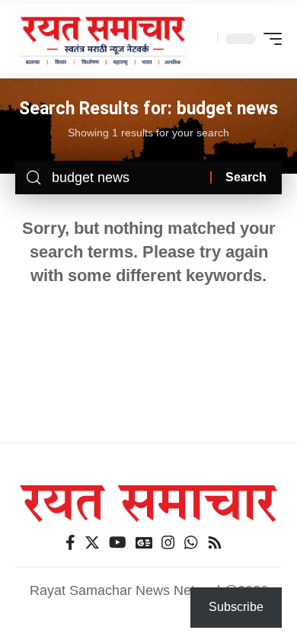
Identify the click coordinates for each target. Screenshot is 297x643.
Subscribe (236, 606)
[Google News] (144, 542)
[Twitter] (92, 542)
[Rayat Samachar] (102, 39)
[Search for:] (125, 177)
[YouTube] (117, 542)
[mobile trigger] (269, 39)
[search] (201, 38)
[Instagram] (168, 542)
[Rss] (214, 542)
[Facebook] (70, 542)
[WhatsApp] (191, 542)
